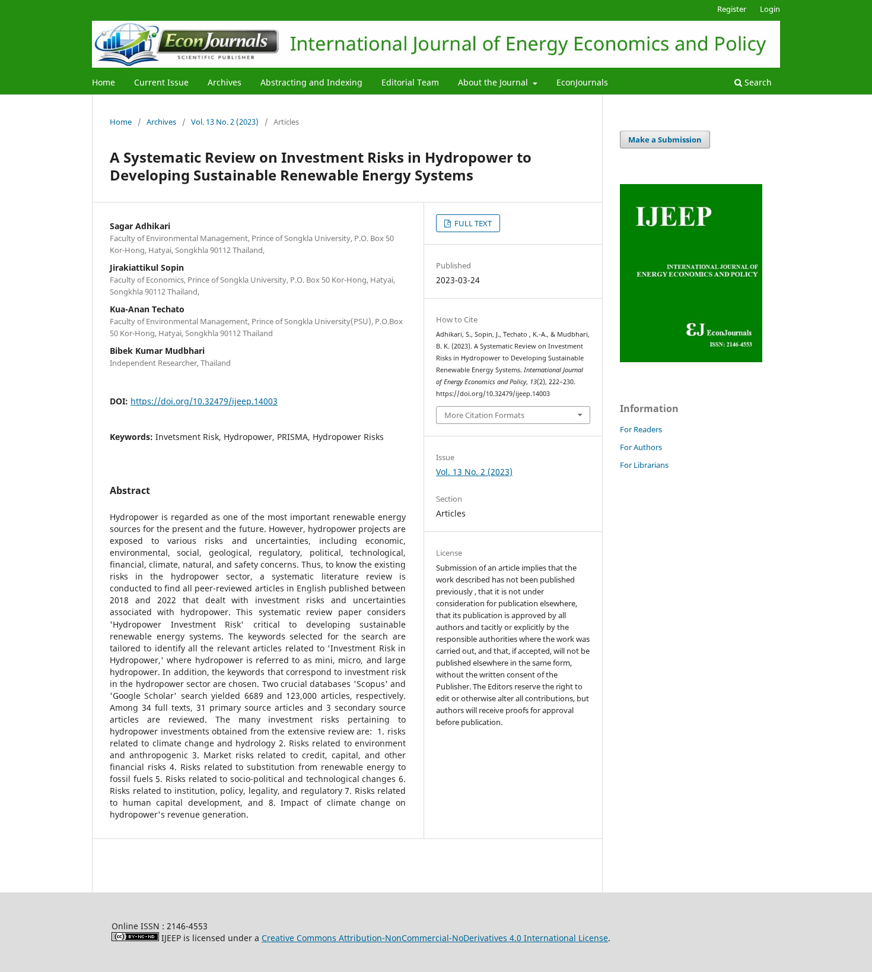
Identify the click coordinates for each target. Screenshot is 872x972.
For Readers (641, 429)
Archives (224, 82)
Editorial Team (410, 82)
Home (103, 82)
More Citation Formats (484, 415)
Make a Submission (665, 139)
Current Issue (161, 82)
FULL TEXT (472, 223)
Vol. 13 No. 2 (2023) (225, 121)
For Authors (641, 447)
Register (731, 9)
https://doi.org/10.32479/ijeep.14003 (204, 401)
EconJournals (582, 82)
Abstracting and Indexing (311, 82)
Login (770, 9)
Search (757, 82)
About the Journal (494, 82)
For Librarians (644, 465)
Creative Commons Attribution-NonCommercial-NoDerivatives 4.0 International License (435, 937)
